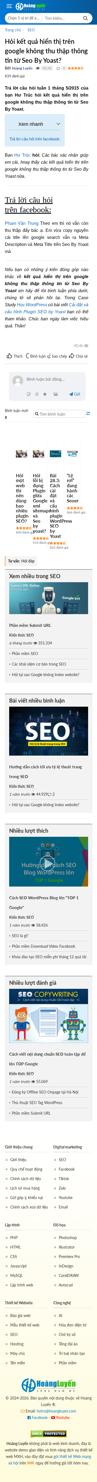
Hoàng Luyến (22, 68)
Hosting (16, 1344)
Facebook (67, 1169)
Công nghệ (62, 1302)
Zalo (62, 1188)
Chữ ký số (67, 1334)
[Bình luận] (58, 68)
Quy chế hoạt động (26, 1169)
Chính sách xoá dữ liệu (29, 1207)
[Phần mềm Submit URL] (48, 598)
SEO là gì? (20, 935)
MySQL (16, 1275)
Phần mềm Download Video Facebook (43, 946)
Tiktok (64, 1178)
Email (63, 1207)
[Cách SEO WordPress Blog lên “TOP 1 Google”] (48, 861)
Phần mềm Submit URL (30, 625)
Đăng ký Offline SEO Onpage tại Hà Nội (45, 1092)
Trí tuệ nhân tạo (72, 1353)
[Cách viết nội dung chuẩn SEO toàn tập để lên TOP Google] (48, 1016)
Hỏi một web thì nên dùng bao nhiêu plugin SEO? (22, 498)
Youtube (65, 1197)
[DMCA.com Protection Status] (48, 1433)
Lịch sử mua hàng (25, 1188)
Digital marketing (67, 1147)
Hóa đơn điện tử (72, 1325)
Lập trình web (21, 1285)
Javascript (18, 1266)
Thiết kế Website (19, 1302)
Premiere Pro (69, 1256)
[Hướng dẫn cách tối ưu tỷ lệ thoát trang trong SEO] (48, 731)
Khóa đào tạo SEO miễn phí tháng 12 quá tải (49, 956)
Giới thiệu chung (19, 1147)
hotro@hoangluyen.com (56, 1411)
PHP (14, 1237)
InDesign (66, 1266)
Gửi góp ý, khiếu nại (26, 1197)
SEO (62, 1159)
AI (60, 1315)
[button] (24, 18)
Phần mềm (68, 1363)
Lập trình (12, 1225)
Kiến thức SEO (21, 635)
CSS (13, 1256)
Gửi (76, 394)
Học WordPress (32, 304)
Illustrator (67, 1247)
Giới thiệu (18, 1159)
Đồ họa (59, 1225)
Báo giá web (20, 1315)
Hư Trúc (22, 155)
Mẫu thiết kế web (24, 1325)
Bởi (8, 68)
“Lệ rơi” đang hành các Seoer (72, 488)
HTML (15, 1247)
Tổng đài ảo (68, 1344)
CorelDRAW (69, 1275)
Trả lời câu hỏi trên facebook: (34, 139)
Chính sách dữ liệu (25, 1178)
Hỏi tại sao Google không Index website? (45, 674)
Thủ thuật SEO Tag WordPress (37, 1102)
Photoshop (68, 1237)
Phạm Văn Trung (22, 223)
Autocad (66, 1285)
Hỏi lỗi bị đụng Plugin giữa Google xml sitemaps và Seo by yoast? (42, 503)
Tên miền (17, 1363)
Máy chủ (17, 1353)
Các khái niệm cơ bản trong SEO (39, 664)
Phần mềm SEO (25, 653)
